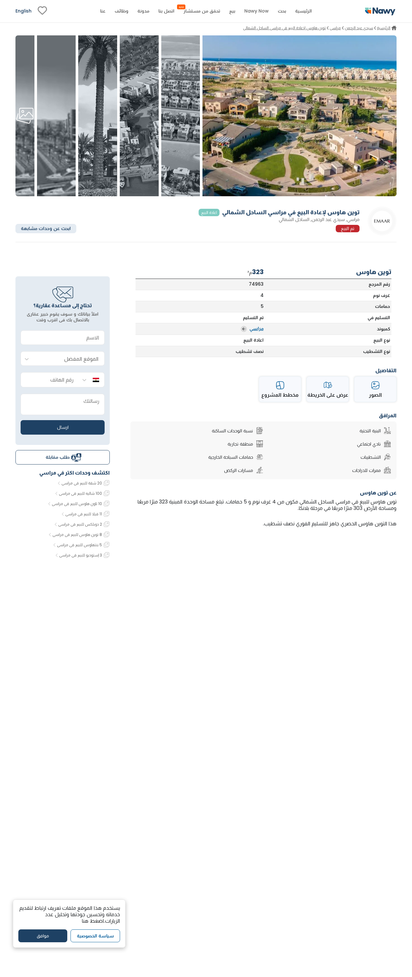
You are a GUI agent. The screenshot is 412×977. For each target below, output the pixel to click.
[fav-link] (42, 11)
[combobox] (69, 359)
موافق (43, 935)
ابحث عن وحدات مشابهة (46, 228)
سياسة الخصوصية (95, 935)
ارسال (63, 427)
